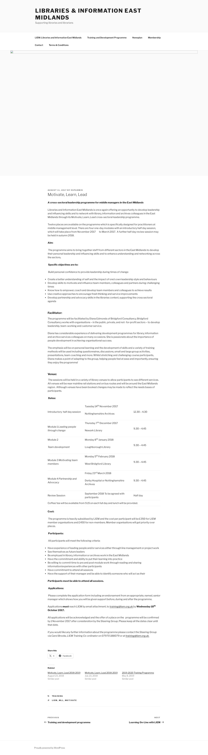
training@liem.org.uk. (137, 635)
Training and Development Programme (107, 37)
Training (57, 696)
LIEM (55, 700)
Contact (39, 45)
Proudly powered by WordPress (49, 747)
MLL (61, 700)
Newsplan (137, 37)
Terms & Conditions (59, 45)
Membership (154, 37)
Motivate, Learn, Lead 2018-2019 (64, 672)
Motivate (71, 700)
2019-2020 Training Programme (138, 672)
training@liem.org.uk (121, 606)
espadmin (77, 190)
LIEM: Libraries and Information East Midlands (58, 37)
